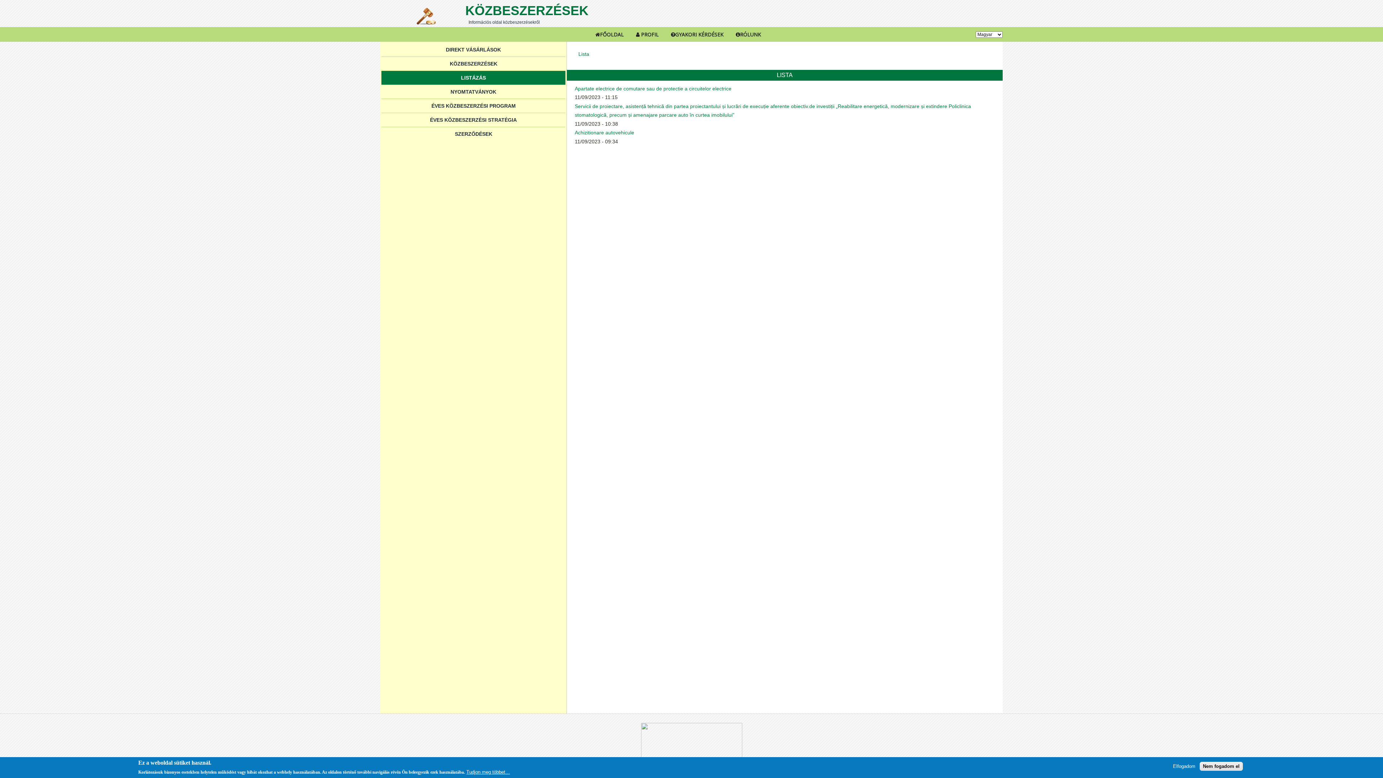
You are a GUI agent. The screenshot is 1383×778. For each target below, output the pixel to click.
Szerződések (473, 134)
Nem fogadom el (1221, 766)
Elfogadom (1184, 766)
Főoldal (612, 34)
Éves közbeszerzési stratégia (473, 120)
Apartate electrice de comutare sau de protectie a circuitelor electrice (653, 88)
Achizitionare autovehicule (604, 132)
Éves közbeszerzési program (473, 106)
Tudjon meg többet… (488, 772)
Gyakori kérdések (699, 34)
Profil (649, 34)
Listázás (473, 78)
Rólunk (750, 34)
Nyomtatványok (473, 92)
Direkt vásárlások (473, 50)
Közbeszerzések (526, 10)
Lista (583, 54)
